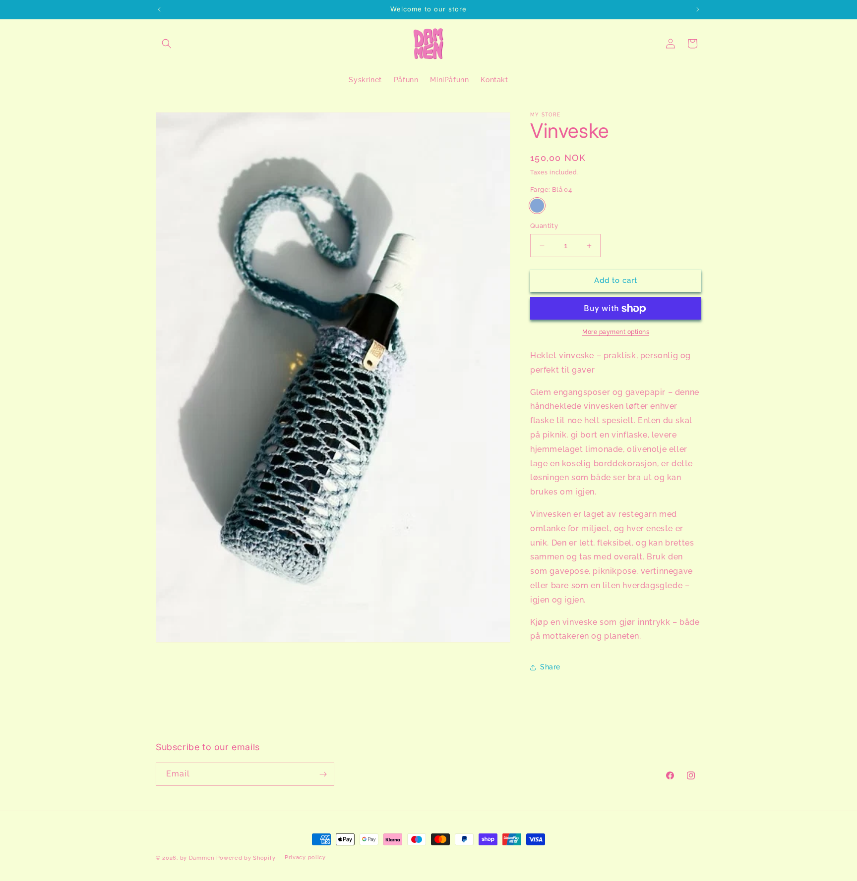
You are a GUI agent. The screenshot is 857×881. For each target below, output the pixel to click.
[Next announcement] (698, 9)
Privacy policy (305, 857)
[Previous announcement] (159, 9)
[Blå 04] (537, 206)
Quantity (544, 226)
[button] (167, 44)
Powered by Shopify (246, 858)
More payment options (615, 332)
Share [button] (550, 667)
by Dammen (197, 858)
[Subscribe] (323, 774)
